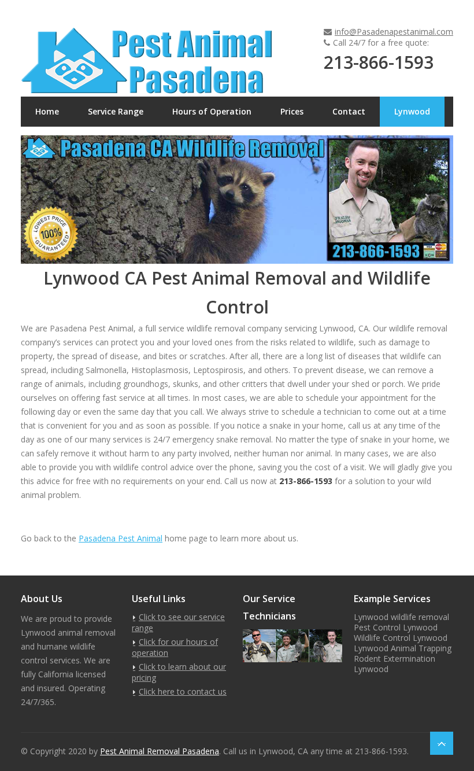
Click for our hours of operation (175, 647)
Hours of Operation (211, 111)
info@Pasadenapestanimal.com (394, 31)
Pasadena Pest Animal (120, 538)
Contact (348, 111)
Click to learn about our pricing (179, 672)
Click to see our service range (178, 622)
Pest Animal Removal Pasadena (159, 751)
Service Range (115, 111)
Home (47, 111)
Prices (291, 111)
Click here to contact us (183, 691)
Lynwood (412, 111)
